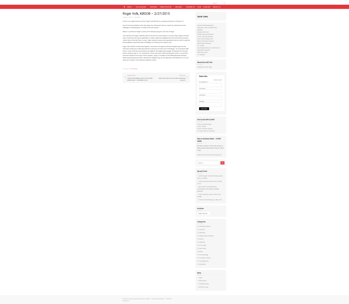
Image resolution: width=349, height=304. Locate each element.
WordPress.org (203, 287)
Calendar (200, 30)
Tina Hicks (137, 17)
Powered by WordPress (158, 299)
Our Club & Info (141, 7)
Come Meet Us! (190, 7)
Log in (200, 277)
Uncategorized (203, 261)
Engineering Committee (206, 236)
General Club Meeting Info (205, 25)
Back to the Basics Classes (205, 41)
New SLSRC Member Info (205, 39)
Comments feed (204, 284)
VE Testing (200, 45)
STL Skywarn (201, 54)
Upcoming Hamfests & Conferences (208, 48)
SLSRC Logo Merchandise (205, 36)
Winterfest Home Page (204, 67)
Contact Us (216, 7)
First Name (202, 88)
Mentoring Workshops (204, 43)
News (201, 251)
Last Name (202, 95)
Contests (202, 229)
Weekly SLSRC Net (203, 32)
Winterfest (154, 7)
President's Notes (205, 258)
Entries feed (202, 280)
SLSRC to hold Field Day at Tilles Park (210, 200)
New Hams (178, 7)
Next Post (172, 78)
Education (202, 232)
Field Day (202, 242)
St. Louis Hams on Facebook (206, 131)
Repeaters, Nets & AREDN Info (207, 27)
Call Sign (201, 101)
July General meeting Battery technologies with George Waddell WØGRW (208, 189)
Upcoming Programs (203, 50)
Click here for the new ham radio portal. (209, 155)
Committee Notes (165, 7)
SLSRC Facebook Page (204, 124)
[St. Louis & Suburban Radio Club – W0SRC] (124, 7)
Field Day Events (202, 52)
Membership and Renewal (205, 34)
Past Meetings (134, 69)
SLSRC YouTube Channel (204, 128)
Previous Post (140, 78)
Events (129, 7)
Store (199, 7)
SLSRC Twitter (201, 126)
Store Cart (206, 7)
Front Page (202, 245)
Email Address (203, 82)
